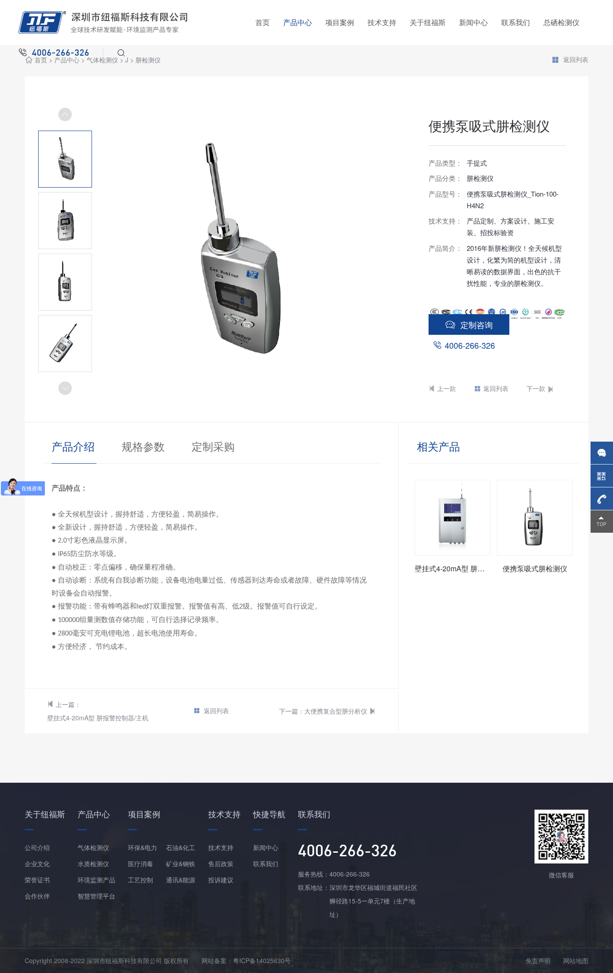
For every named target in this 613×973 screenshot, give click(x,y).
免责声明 (538, 960)
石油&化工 (180, 847)
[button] (65, 388)
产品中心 (297, 22)
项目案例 (339, 22)
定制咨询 (476, 324)
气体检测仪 (93, 847)
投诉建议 (220, 879)
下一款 (535, 388)
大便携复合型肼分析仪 (335, 710)
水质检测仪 (93, 863)
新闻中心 (473, 22)
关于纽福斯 (428, 22)
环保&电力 (142, 847)
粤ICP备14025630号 (262, 960)
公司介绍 (37, 847)
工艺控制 (140, 879)
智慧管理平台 (96, 895)
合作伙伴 (37, 895)
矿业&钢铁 (180, 863)
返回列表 (575, 59)
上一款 (446, 388)
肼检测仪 (148, 59)
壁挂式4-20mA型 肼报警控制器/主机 (98, 717)
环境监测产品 (96, 879)
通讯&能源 (180, 879)
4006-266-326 (470, 345)
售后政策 (220, 863)
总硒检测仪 (561, 22)
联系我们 (515, 22)
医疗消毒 (140, 863)
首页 (262, 22)
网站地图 (575, 960)
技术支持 (382, 22)
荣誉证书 (37, 879)
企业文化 (37, 863)
